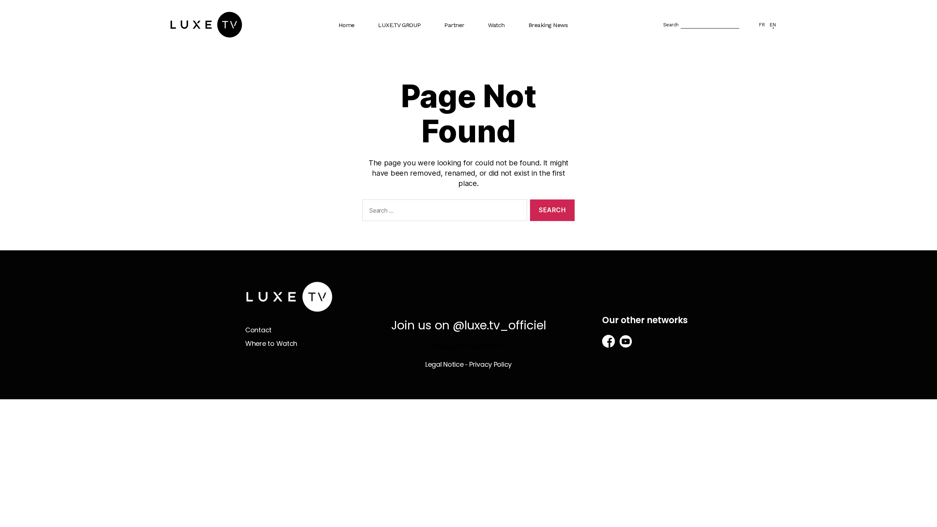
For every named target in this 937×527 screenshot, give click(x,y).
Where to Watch (513, 63)
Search (671, 24)
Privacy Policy (490, 364)
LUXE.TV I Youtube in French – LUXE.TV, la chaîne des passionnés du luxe (412, 123)
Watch (496, 25)
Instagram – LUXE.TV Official (410, 151)
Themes (503, 48)
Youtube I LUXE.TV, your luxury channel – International (414, 91)
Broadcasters (465, 63)
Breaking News (548, 25)
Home (347, 25)
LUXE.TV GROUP (399, 25)
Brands (457, 48)
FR (762, 24)
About (390, 48)
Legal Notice (444, 364)
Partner (454, 25)
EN (772, 24)
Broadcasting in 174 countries (407, 67)
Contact (258, 329)
